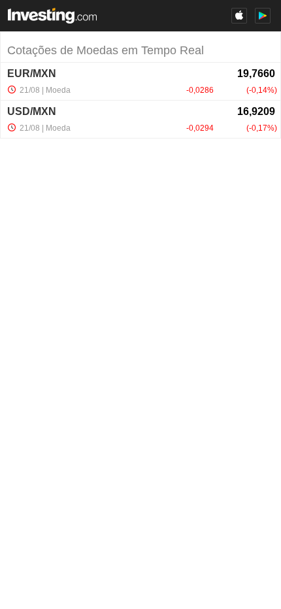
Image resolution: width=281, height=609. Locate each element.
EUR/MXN (31, 73)
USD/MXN (31, 111)
